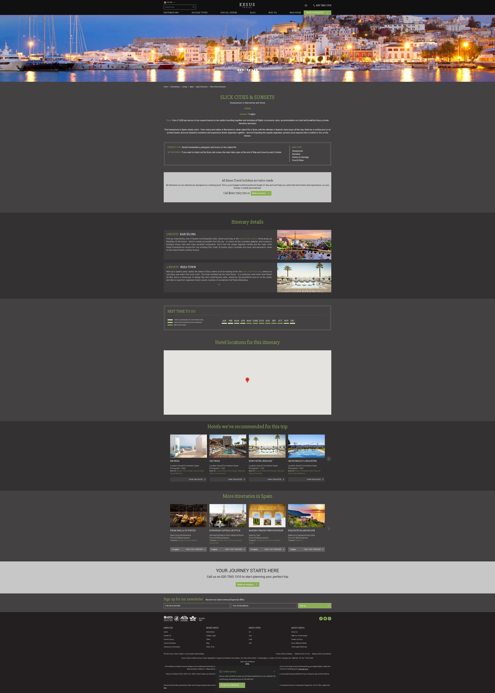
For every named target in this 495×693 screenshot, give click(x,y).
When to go (210, 647)
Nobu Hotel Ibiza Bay (252, 271)
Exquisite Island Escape (301, 530)
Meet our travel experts (299, 636)
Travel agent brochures (299, 647)
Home (166, 87)
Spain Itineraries (202, 87)
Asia (250, 636)
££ (182, 468)
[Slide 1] (238, 70)
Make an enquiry (315, 12)
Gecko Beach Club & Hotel (302, 461)
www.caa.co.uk (303, 669)
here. (165, 688)
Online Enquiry (169, 639)
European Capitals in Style (224, 530)
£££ (183, 468)
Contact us (167, 636)
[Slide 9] (257, 70)
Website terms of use (302, 654)
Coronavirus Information (172, 647)
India (250, 639)
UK (250, 632)
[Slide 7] (252, 70)
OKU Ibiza (214, 461)
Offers (208, 639)
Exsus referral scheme (299, 643)
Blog (253, 12)
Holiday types (200, 12)
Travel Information (170, 643)
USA (250, 643)
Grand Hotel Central (248, 238)
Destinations (171, 12)
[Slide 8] (254, 70)
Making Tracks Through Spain (266, 530)
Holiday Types (211, 636)
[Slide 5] (247, 70)
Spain (192, 87)
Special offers (229, 12)
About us (294, 632)
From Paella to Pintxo (183, 530)
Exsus (247, 5)
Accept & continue (230, 685)
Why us (273, 12)
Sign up (303, 606)
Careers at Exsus (297, 639)
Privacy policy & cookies (284, 654)
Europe (184, 87)
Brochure (295, 12)
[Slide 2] (240, 70)
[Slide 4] (245, 70)
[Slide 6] (250, 70)
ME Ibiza (174, 461)
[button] (247, 380)
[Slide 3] (243, 70)
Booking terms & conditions (321, 654)
